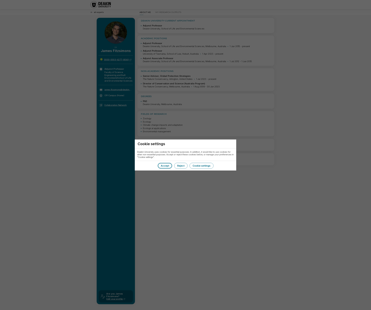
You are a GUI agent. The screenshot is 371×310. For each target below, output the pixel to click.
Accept (165, 165)
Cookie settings (201, 165)
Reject (180, 165)
